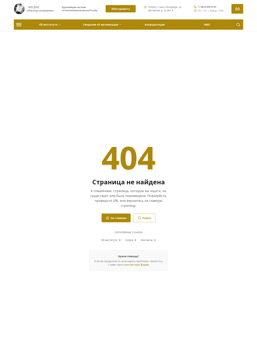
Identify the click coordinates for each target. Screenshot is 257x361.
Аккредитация (155, 24)
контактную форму (136, 264)
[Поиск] (238, 24)
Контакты (146, 240)
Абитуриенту (120, 8)
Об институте (48, 24)
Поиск (147, 218)
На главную (118, 218)
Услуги (129, 240)
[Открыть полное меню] (19, 24)
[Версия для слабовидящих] (237, 9)
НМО (207, 24)
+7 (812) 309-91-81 (207, 6)
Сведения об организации (100, 24)
